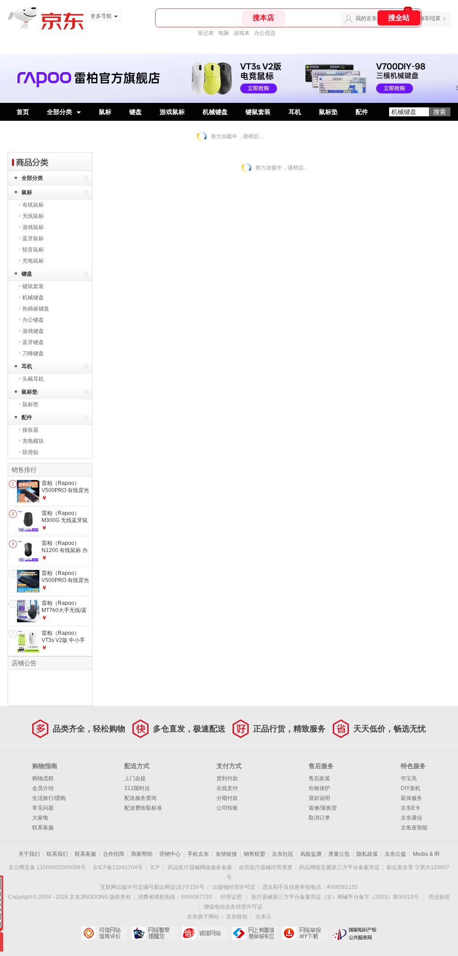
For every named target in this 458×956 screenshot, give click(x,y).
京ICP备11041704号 (118, 867)
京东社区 (282, 854)
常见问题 (43, 808)
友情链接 (226, 854)
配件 (362, 111)
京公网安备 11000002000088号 (47, 867)
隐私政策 (367, 854)
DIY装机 (410, 788)
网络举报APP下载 (304, 933)
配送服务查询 (140, 798)
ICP (155, 867)
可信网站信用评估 (104, 933)
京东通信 (411, 818)
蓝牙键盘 (33, 342)
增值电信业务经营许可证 (233, 907)
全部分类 (59, 111)
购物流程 (43, 778)
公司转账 (227, 808)
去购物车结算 (424, 18)
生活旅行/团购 (49, 798)
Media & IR (426, 854)
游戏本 (241, 33)
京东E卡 (410, 808)
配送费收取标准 (143, 808)
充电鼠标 (33, 261)
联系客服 (43, 827)
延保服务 (411, 798)
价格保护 (319, 788)
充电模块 (33, 441)
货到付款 (227, 778)
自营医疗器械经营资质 (266, 867)
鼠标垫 (328, 111)
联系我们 (57, 854)
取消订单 (319, 818)
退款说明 (319, 798)
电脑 (223, 33)
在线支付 (227, 788)
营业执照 (439, 897)
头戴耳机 (33, 379)
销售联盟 (254, 854)
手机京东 (198, 854)
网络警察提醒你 (154, 933)
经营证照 (231, 897)
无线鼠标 (33, 216)
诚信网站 (204, 933)
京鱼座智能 (414, 827)
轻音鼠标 (33, 249)
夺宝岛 (409, 778)
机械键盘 (215, 111)
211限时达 (137, 788)
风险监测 (311, 854)
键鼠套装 (258, 111)
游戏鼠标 (172, 111)
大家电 (40, 818)
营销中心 (170, 854)
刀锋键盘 (33, 353)
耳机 (294, 111)
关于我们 (29, 854)
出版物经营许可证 (233, 887)
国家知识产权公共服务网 (354, 933)
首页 (23, 111)
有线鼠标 (33, 205)
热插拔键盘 (35, 309)
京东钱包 (236, 917)
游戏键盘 (33, 331)
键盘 (135, 111)
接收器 (30, 430)
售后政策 (319, 778)
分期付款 (227, 798)
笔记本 (206, 33)
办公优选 (265, 33)
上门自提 (135, 778)
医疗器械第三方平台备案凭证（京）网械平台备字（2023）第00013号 (335, 897)
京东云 (263, 917)
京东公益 (395, 854)
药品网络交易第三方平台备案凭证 (339, 867)
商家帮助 (142, 854)
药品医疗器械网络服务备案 (200, 867)
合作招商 (113, 854)
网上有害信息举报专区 (254, 933)
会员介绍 (43, 788)
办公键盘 (33, 320)
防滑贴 (30, 452)
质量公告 (339, 854)
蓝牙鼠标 (33, 238)
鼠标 (105, 111)
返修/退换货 (323, 808)
